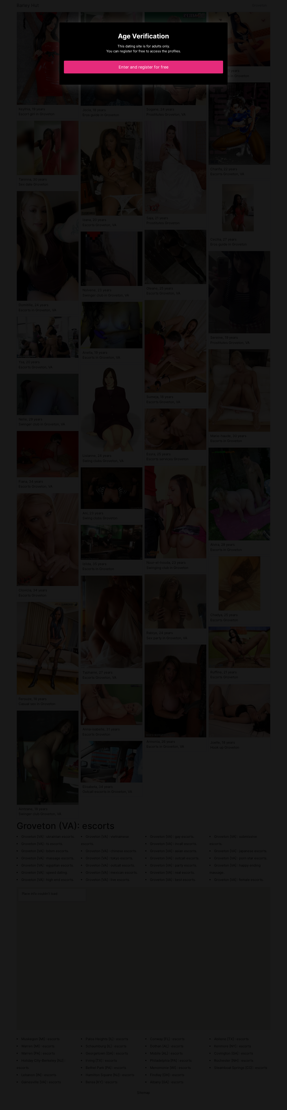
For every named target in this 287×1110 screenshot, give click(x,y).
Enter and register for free (143, 67)
